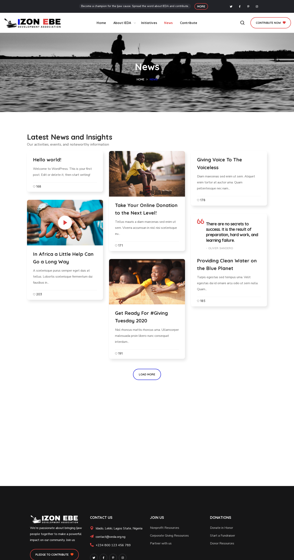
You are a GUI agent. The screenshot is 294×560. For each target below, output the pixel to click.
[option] (147, 281)
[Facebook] (240, 6)
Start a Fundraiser (222, 535)
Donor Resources (222, 543)
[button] (201, 6)
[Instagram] (257, 6)
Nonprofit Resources (164, 528)
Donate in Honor (221, 528)
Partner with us (161, 543)
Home (140, 79)
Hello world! (47, 160)
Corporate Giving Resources (169, 535)
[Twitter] (231, 6)
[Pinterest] (248, 6)
